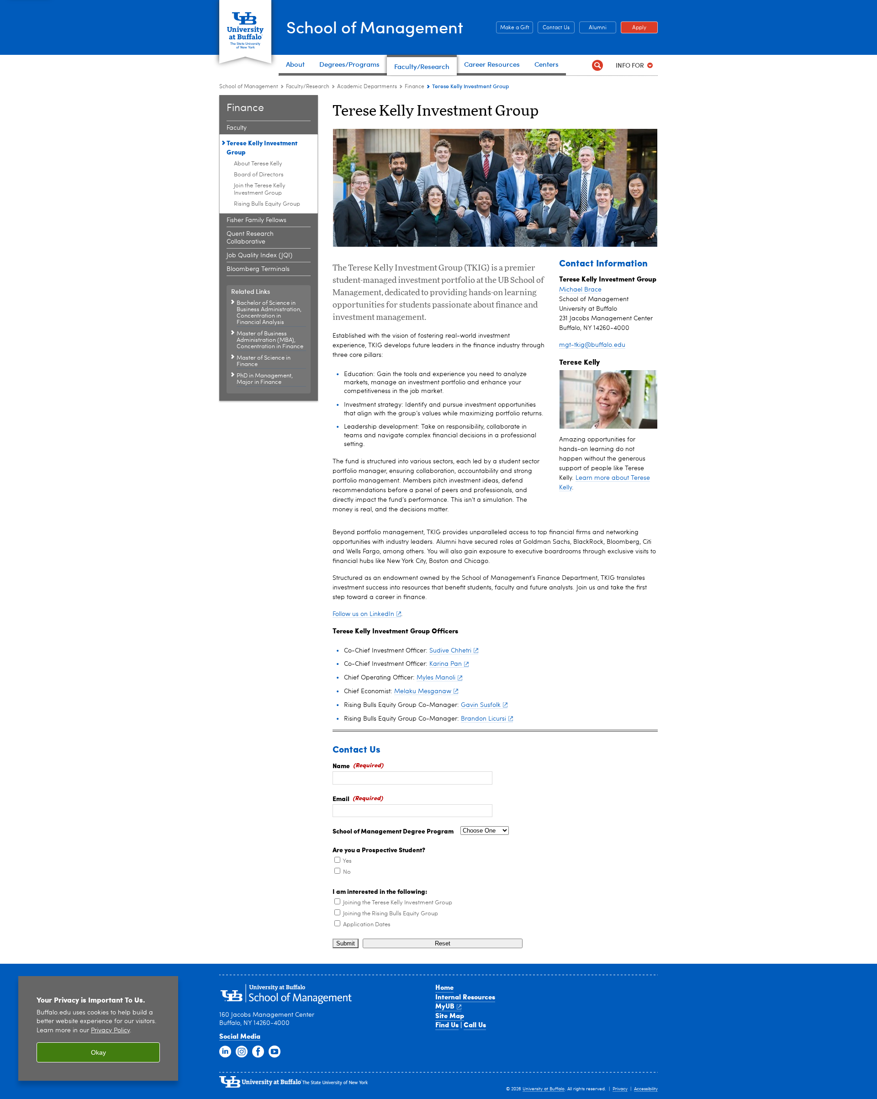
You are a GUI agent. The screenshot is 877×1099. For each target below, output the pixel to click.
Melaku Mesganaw (422, 691)
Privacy (620, 1089)
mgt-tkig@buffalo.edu (592, 345)
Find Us (447, 1024)
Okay (98, 1052)
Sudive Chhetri (450, 651)
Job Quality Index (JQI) (259, 255)
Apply (633, 28)
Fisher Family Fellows (256, 220)
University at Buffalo (544, 1089)
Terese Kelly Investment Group (262, 147)
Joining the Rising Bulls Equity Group (390, 914)
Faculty (237, 128)
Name (341, 765)
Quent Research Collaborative (250, 238)
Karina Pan (445, 664)
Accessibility (646, 1089)
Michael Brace (580, 290)
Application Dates (367, 925)
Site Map (449, 1015)
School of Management (374, 27)
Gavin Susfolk (481, 705)
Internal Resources (465, 997)
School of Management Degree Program (393, 830)
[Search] (597, 65)
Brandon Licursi (483, 719)
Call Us (475, 1024)
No (347, 872)
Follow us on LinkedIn (363, 614)
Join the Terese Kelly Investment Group (259, 189)
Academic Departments (367, 87)
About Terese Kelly (258, 164)
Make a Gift (512, 28)
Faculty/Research (307, 87)
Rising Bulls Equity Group (267, 204)
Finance (414, 87)
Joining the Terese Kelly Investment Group (397, 903)
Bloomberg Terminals (258, 269)
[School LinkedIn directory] (225, 1052)
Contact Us (554, 28)
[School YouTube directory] (274, 1052)
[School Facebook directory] (258, 1052)
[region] (98, 1028)
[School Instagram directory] (242, 1052)
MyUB (444, 1006)
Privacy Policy (110, 1030)
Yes (347, 861)
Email (341, 798)
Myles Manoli (436, 677)
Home (444, 987)
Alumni (593, 28)
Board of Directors (259, 175)
